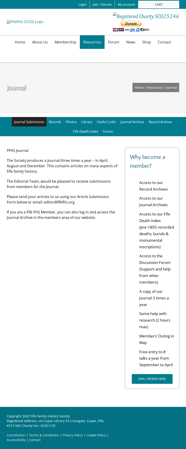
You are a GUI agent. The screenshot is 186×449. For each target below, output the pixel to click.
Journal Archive (132, 121)
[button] (93, 55)
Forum (108, 131)
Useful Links (106, 121)
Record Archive (160, 121)
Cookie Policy (96, 435)
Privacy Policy (73, 435)
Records (55, 121)
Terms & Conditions (44, 435)
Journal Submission (29, 121)
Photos (71, 121)
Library (86, 121)
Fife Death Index (85, 131)
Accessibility (16, 440)
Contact (35, 440)
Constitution (16, 435)
